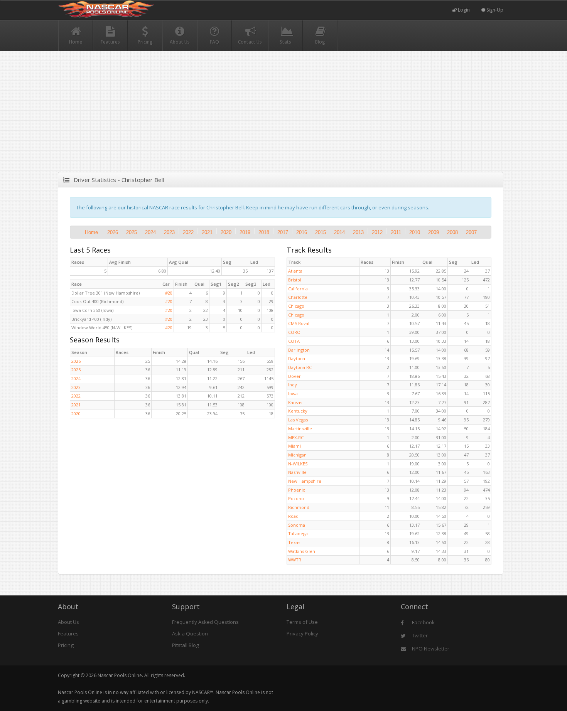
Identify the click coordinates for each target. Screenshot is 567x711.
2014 (339, 232)
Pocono (296, 498)
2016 (301, 232)
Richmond (298, 507)
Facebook (423, 622)
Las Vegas (298, 420)
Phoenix (296, 490)
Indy (292, 385)
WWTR (294, 560)
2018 (263, 232)
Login (463, 10)
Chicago (296, 306)
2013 (358, 232)
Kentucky (297, 411)
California (298, 288)
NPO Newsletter (430, 648)
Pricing (66, 645)
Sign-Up (494, 10)
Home (91, 232)
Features (68, 633)
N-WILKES (297, 464)
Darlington (299, 350)
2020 (226, 232)
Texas (294, 542)
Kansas (295, 402)
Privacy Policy (302, 633)
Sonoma (296, 525)
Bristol (294, 280)
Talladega (298, 533)
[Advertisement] (280, 118)
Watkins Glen (301, 551)
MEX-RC (296, 437)
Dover (294, 376)
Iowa (293, 393)
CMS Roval (298, 323)
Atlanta (295, 271)
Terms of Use (302, 621)
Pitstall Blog (185, 645)
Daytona (296, 358)
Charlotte (297, 297)
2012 (377, 232)
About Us (68, 621)
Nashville (297, 472)
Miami (294, 446)
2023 (169, 232)
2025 (131, 232)
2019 (245, 232)
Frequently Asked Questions (205, 621)
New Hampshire (304, 481)
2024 (150, 232)
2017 (282, 232)
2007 (471, 232)
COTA (294, 341)
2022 (188, 232)
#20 (168, 293)
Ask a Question (190, 633)
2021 (207, 232)
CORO (294, 332)
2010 (414, 232)
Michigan (297, 455)
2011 (396, 232)
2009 (433, 232)
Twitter (419, 635)
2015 (320, 232)
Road (293, 516)
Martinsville (300, 428)
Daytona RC (300, 367)
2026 (112, 232)
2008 (452, 232)
